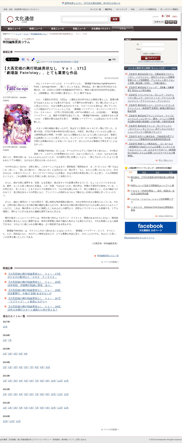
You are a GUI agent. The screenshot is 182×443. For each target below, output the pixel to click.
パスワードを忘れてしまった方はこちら (151, 61)
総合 (131, 172)
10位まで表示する (165, 216)
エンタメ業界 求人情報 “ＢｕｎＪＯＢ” (146, 68)
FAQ (133, 9)
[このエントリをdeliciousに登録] (33, 62)
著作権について (67, 440)
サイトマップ (121, 9)
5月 (26, 367)
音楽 (171, 172)
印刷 (112, 59)
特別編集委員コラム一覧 (108, 255)
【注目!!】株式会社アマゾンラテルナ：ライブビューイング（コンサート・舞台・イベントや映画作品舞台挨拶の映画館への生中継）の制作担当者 (151, 118)
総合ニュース (14, 28)
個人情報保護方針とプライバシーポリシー (34, 440)
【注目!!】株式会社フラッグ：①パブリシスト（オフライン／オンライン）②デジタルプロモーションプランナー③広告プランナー (151, 129)
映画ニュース (36, 28)
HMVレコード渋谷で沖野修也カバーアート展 (152, 185)
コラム (122, 28)
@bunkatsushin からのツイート (139, 238)
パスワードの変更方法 (147, 9)
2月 (10, 367)
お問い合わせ (81, 440)
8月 (26, 354)
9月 (42, 367)
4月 (15, 354)
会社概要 (3, 440)
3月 (10, 354)
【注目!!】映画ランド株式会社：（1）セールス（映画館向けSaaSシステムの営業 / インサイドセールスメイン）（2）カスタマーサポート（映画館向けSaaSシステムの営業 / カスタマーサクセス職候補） (152, 150)
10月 (5, 327)
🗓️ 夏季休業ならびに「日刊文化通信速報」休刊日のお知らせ (91, 3)
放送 (157, 172)
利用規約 (56, 440)
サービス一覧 (95, 9)
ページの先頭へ (111, 262)
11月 (59, 381)
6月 (20, 354)
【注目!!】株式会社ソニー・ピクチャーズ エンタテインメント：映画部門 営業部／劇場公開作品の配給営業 (151, 108)
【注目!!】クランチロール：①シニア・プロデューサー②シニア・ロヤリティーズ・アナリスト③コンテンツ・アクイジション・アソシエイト (151, 98)
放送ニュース (57, 28)
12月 (66, 381)
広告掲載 (12, 440)
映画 (144, 172)
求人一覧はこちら (166, 160)
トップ (18, 34)
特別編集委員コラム (39, 34)
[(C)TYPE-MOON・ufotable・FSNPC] (17, 94)
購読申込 (108, 9)
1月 (4, 340)
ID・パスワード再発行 (169, 9)
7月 (10, 340)
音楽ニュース (79, 28)
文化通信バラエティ (101, 28)
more (174, 68)
